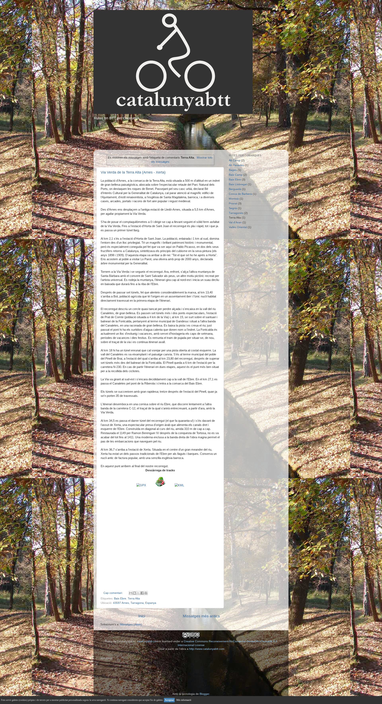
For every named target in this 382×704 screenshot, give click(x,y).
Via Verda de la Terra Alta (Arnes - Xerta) (133, 172)
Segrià (233, 208)
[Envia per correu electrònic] (131, 593)
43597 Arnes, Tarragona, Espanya (134, 602)
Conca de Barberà (240, 193)
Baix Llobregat (238, 184)
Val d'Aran (235, 222)
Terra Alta (134, 598)
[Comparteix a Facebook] (142, 593)
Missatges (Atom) (131, 624)
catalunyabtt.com (147, 641)
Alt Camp (234, 160)
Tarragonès (236, 213)
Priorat (233, 203)
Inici (141, 616)
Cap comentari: (113, 592)
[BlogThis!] (134, 593)
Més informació (183, 700)
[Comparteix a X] (138, 593)
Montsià (234, 198)
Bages (233, 170)
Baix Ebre (120, 598)
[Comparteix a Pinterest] (146, 593)
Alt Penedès (236, 165)
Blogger (204, 693)
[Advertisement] (191, 136)
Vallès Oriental (238, 227)
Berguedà (235, 189)
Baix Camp (236, 174)
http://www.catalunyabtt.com (206, 648)
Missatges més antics (201, 616)
